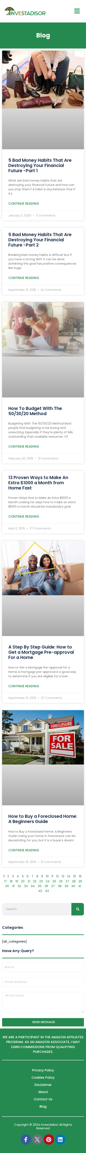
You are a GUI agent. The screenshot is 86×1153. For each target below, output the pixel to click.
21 (29, 881)
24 (47, 881)
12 (57, 876)
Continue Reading (23, 203)
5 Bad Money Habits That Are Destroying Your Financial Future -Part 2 (40, 240)
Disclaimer (43, 1085)
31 (13, 886)
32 (19, 886)
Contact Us (43, 1099)
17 (5, 881)
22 (34, 881)
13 (63, 876)
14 (68, 876)
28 (74, 881)
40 (73, 886)
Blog (43, 1106)
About (43, 1092)
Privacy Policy (43, 1070)
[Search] (77, 909)
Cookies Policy (43, 1077)
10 (47, 876)
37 (53, 886)
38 (60, 886)
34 (33, 886)
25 (54, 881)
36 (46, 886)
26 (61, 881)
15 (74, 876)
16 (80, 876)
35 (40, 886)
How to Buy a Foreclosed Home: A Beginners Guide (42, 818)
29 (80, 881)
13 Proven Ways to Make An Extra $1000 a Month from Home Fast (38, 482)
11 (52, 876)
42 (40, 891)
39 (66, 886)
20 (23, 881)
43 (47, 891)
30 (7, 886)
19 (16, 881)
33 (26, 886)
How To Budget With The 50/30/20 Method (35, 411)
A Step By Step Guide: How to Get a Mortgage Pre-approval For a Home (41, 652)
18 (11, 881)
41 (79, 886)
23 (41, 881)
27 (67, 881)
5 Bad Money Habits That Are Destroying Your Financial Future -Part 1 (40, 165)
